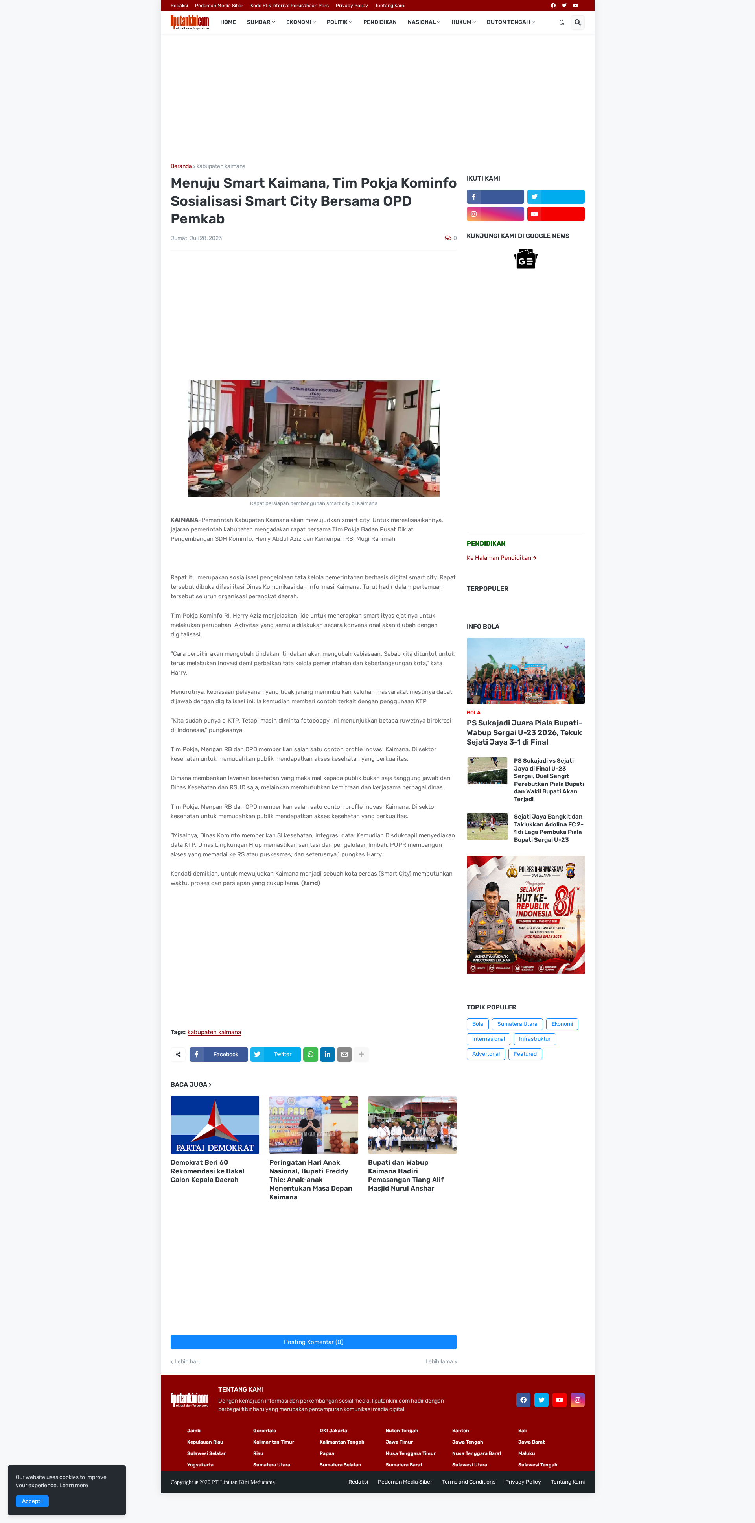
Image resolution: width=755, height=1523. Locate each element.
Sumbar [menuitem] (259, 22)
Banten (460, 1430)
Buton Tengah (402, 1430)
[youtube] (575, 5)
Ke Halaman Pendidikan (500, 557)
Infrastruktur (535, 1039)
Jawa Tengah (467, 1442)
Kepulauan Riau (205, 1442)
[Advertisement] (378, 99)
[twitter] (564, 5)
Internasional (488, 1039)
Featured (525, 1054)
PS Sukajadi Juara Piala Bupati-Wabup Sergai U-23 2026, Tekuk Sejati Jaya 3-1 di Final (524, 732)
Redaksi (179, 5)
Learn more (73, 1485)
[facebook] (553, 5)
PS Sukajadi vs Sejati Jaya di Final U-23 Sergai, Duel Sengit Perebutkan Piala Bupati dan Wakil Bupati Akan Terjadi (549, 780)
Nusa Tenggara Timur (411, 1453)
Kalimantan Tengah (342, 1442)
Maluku (526, 1453)
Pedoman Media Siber (219, 5)
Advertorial (486, 1054)
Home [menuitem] (228, 22)
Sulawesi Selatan (207, 1453)
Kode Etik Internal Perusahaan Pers (289, 5)
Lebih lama (439, 1361)
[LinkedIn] (327, 1054)
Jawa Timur (399, 1442)
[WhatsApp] (310, 1054)
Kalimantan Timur (273, 1442)
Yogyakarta (200, 1465)
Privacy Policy (352, 5)
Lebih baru (188, 1361)
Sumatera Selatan (340, 1465)
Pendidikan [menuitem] (380, 22)
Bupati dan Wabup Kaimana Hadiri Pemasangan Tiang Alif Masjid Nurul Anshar (406, 1175)
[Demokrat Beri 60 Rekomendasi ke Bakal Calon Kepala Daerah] (215, 1125)
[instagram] (495, 214)
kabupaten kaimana (221, 166)
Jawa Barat (531, 1442)
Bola (477, 1024)
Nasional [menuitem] (422, 22)
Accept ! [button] (32, 1501)
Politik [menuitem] (337, 22)
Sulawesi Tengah (538, 1465)
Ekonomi (562, 1024)
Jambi (194, 1430)
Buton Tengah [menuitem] (508, 22)
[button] (562, 22)
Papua (327, 1453)
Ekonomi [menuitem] (298, 22)
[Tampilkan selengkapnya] (361, 1054)
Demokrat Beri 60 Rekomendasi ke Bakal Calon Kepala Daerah (208, 1171)
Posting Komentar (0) (313, 1342)
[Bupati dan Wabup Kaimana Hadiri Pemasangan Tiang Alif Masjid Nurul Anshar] (412, 1125)
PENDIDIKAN (486, 543)
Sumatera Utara (517, 1024)
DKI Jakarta (333, 1430)
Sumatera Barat (404, 1465)
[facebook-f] (495, 197)
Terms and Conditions (468, 1482)
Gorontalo (264, 1430)
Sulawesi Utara (469, 1465)
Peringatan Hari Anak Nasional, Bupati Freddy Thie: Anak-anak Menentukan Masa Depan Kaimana (310, 1179)
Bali (522, 1430)
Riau (258, 1453)
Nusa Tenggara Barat (476, 1453)
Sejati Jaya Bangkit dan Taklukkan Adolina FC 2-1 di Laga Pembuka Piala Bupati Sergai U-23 (549, 828)
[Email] (344, 1054)
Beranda (181, 166)
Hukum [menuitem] (461, 22)
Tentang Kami (390, 5)
